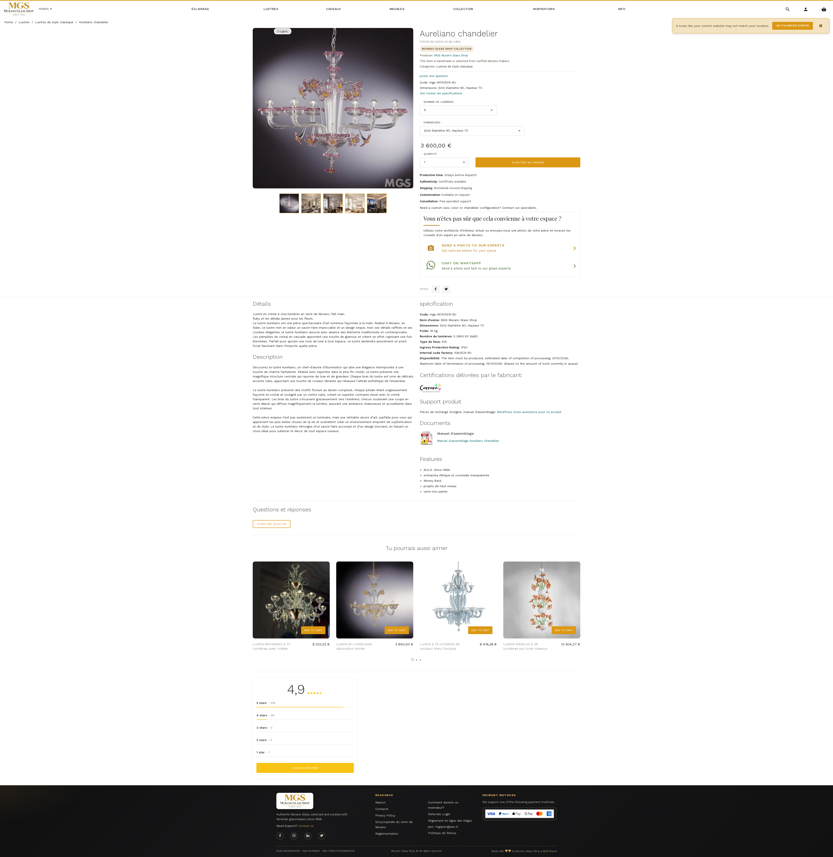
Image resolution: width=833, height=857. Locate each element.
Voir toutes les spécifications (441, 93)
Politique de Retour (442, 833)
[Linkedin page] (308, 836)
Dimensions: (432, 122)
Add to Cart (313, 630)
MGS (546, 851)
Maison (380, 802)
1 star (263, 752)
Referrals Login (439, 814)
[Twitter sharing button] (446, 289)
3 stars (264, 727)
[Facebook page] (280, 836)
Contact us (305, 826)
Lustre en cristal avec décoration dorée (354, 646)
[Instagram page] (294, 836)
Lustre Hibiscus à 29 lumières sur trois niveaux (525, 646)
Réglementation (386, 833)
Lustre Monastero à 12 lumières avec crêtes (271, 646)
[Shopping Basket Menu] (824, 9)
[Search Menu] (788, 9)
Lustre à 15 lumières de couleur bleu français (440, 646)
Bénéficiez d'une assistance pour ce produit (529, 412)
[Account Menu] (806, 9)
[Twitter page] (321, 836)
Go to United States (792, 25)
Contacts (382, 809)
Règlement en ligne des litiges (450, 820)
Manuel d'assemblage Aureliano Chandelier (468, 440)
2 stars (264, 740)
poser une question (434, 76)
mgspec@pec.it (446, 826)
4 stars (265, 715)
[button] (412, 659)
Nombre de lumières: (439, 101)
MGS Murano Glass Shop (451, 55)
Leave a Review (305, 768)
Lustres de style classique (454, 66)
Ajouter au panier (528, 162)
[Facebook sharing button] (435, 289)
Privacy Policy (385, 815)
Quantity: (430, 153)
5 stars (265, 703)
